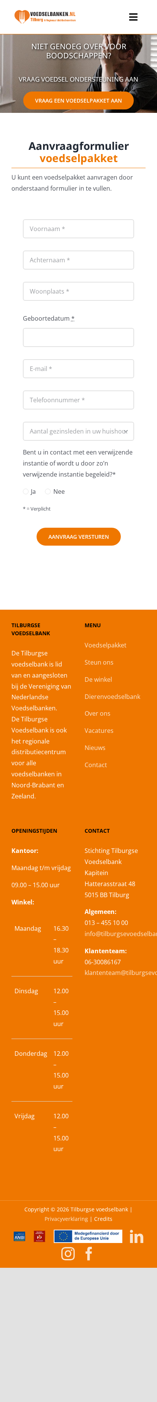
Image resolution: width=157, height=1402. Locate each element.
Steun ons (99, 662)
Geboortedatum (49, 318)
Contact (96, 765)
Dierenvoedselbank (112, 696)
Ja (33, 491)
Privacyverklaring (66, 1218)
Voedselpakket (106, 645)
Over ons (98, 713)
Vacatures (99, 730)
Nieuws (95, 748)
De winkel (98, 679)
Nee (58, 491)
